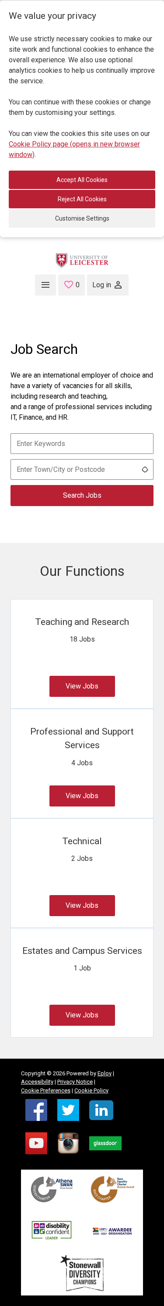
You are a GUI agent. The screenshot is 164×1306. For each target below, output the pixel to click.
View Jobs (82, 686)
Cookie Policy (91, 1090)
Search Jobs (82, 495)
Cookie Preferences (45, 1090)
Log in (101, 285)
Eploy (105, 1073)
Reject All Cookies (82, 199)
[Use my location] (144, 469)
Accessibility (37, 1081)
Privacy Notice (75, 1081)
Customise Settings (82, 218)
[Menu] (45, 285)
